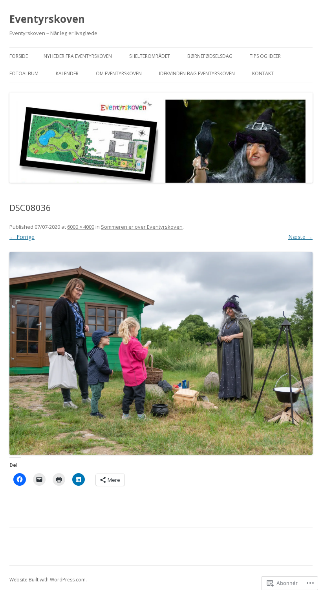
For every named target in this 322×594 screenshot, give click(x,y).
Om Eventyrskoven (119, 73)
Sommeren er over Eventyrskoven (142, 226)
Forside (18, 56)
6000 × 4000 (80, 226)
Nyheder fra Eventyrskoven (78, 56)
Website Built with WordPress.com (47, 579)
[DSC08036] (161, 353)
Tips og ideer (265, 56)
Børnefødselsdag (209, 56)
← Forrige (22, 237)
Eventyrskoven (47, 19)
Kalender (67, 73)
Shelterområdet (149, 56)
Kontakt (263, 73)
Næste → (300, 237)
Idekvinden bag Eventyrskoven (197, 73)
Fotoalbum (23, 73)
